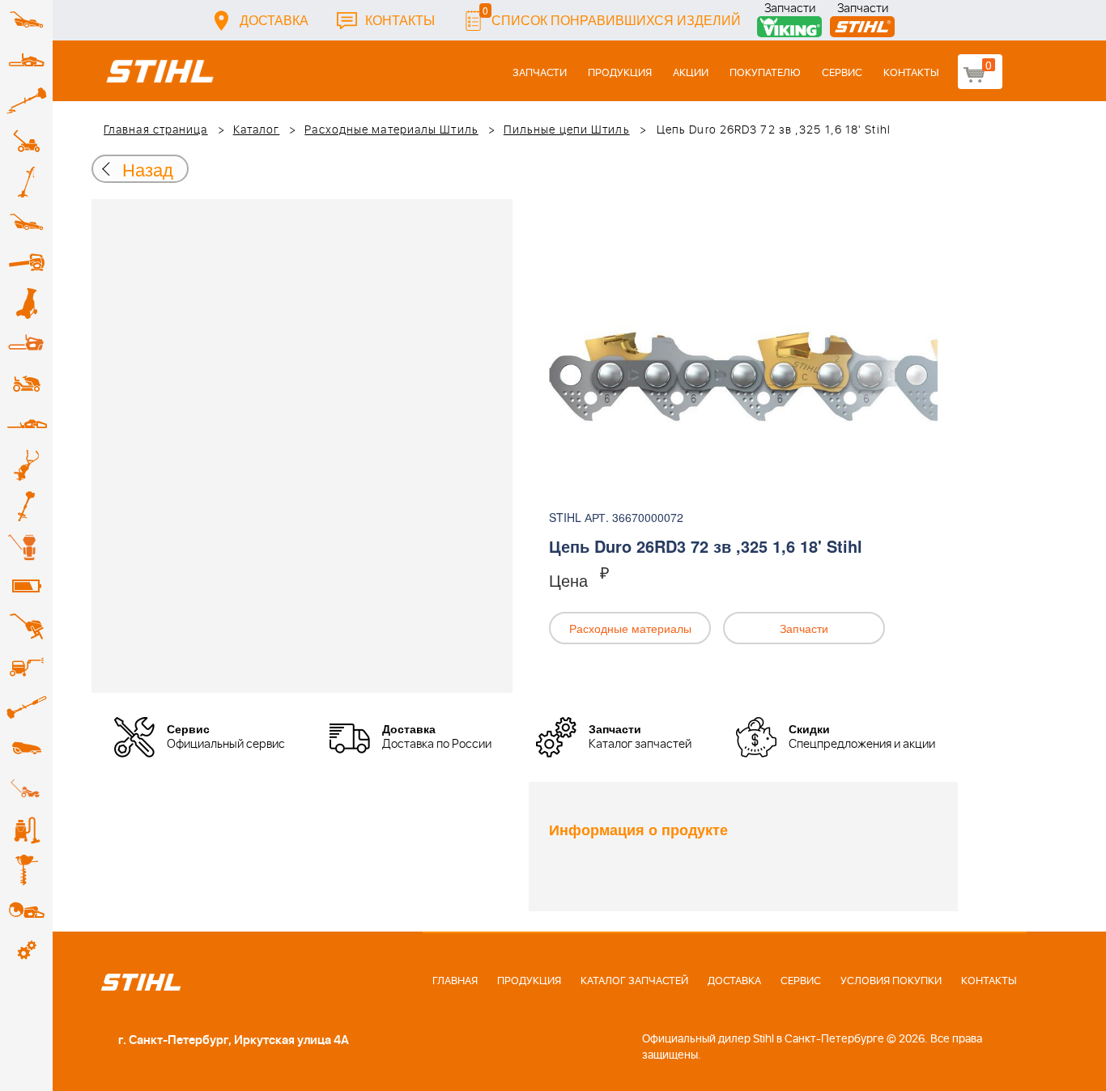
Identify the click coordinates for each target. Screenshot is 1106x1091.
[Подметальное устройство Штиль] (26, 789)
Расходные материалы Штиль (391, 130)
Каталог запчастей (634, 981)
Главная (455, 981)
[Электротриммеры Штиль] (26, 182)
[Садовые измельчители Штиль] (26, 303)
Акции (690, 73)
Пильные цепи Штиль (567, 130)
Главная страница (156, 130)
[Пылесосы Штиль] (26, 829)
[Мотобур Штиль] (26, 870)
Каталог (256, 130)
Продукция (620, 73)
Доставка (274, 20)
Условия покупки (891, 981)
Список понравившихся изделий (612, 15)
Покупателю (765, 73)
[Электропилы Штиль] (26, 344)
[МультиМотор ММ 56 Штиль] (26, 465)
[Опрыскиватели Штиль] (26, 546)
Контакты (400, 20)
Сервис (842, 73)
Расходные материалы (630, 628)
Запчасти (789, 10)
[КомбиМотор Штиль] (26, 506)
